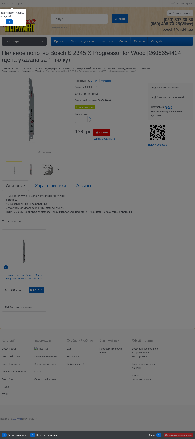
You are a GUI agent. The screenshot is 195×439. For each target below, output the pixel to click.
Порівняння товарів (46, 435)
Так (9, 21)
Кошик (152, 435)
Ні (16, 21)
